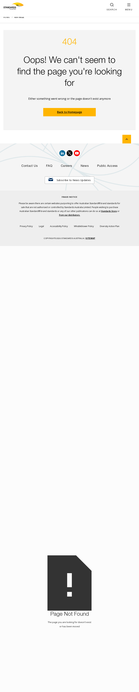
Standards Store (109, 211)
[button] (129, 7)
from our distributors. (69, 215)
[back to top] (126, 139)
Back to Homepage (69, 112)
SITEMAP (90, 239)
